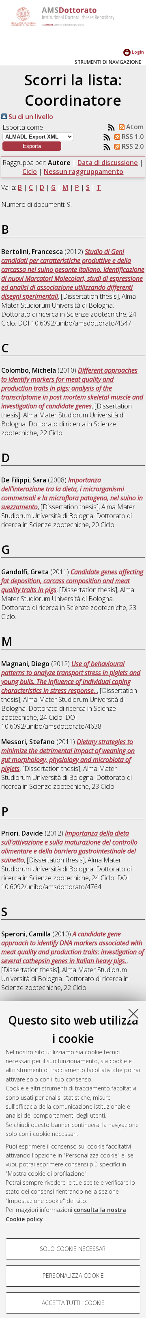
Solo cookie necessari (73, 1249)
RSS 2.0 (132, 146)
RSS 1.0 (132, 136)
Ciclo (29, 171)
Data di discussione (107, 162)
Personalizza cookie (73, 1275)
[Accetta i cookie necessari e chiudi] (133, 1013)
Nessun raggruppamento (83, 171)
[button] (31, 146)
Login (137, 52)
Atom (134, 126)
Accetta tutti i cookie (73, 1303)
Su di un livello (30, 116)
